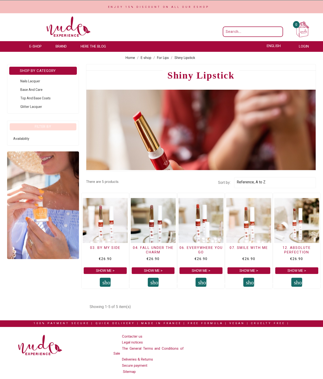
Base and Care (31, 90)
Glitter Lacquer (31, 107)
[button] (38, 46)
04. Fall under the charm (153, 250)
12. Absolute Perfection (297, 250)
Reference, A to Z (274, 183)
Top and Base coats (35, 98)
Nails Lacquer (30, 81)
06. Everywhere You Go (201, 250)
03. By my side (105, 248)
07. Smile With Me (249, 248)
